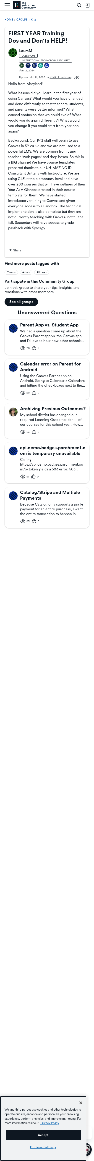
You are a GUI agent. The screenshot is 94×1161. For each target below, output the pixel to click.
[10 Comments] (41, 66)
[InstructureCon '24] (22, 66)
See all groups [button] (21, 302)
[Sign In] (87, 5)
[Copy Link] (77, 77)
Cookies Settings (43, 1147)
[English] (24, 5)
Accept (43, 1135)
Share (14, 250)
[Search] (79, 5)
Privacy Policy (49, 1123)
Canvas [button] (11, 272)
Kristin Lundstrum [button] (60, 77)
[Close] (81, 1103)
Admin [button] (26, 272)
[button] (12, 52)
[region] (43, 1128)
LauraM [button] (25, 51)
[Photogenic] (28, 66)
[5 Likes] (47, 66)
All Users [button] (42, 272)
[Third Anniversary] (34, 66)
